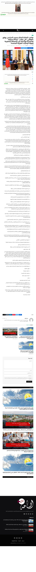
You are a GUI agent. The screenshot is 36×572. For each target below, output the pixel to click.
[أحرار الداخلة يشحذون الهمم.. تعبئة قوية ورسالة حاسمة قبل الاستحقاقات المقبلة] (18, 440)
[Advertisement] (18, 23)
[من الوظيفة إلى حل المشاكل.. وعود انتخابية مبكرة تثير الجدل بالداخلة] (10, 331)
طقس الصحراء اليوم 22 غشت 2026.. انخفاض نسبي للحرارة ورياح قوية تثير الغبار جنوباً (26, 351)
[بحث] (3, 30)
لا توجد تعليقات (12, 45)
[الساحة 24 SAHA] (18, 30)
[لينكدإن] (32, 79)
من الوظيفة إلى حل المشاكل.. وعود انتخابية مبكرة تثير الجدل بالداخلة (11, 337)
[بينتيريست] (32, 81)
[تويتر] (32, 76)
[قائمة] (32, 30)
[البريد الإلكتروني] (32, 83)
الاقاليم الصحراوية (31, 448)
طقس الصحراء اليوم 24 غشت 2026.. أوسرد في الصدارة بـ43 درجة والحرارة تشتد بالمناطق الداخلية (26, 337)
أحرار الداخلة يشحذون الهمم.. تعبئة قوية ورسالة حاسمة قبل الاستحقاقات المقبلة (20, 451)
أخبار (32, 35)
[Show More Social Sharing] (13, 48)
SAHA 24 (27, 45)
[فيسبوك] (32, 74)
